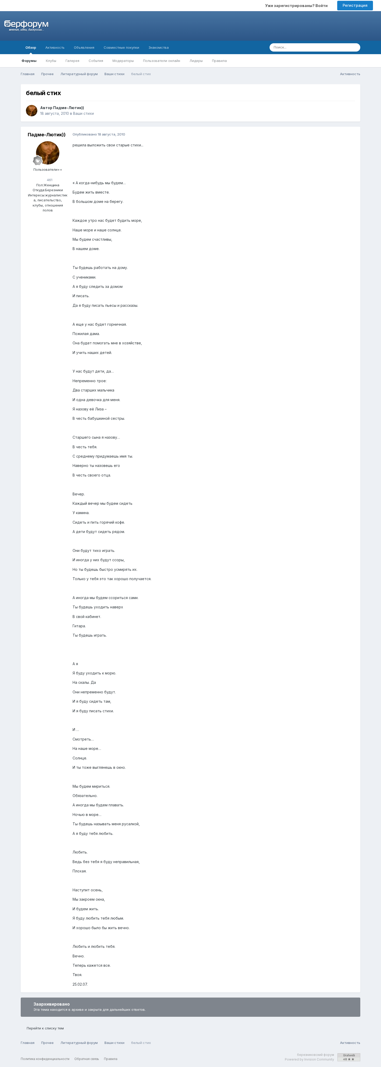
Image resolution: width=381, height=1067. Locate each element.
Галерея (72, 61)
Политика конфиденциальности (45, 1059)
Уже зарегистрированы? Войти (297, 5)
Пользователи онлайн (161, 61)
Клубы (51, 61)
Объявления (84, 47)
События (96, 61)
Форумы (29, 61)
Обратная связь (86, 1059)
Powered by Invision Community (309, 1059)
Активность (55, 47)
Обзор (30, 47)
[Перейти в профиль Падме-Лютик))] (31, 110)
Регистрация (355, 5)
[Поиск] (354, 47)
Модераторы (123, 61)
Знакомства (159, 47)
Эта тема (335, 47)
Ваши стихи (83, 113)
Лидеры (196, 61)
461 (49, 180)
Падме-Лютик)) (68, 107)
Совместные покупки (121, 47)
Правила (219, 61)
